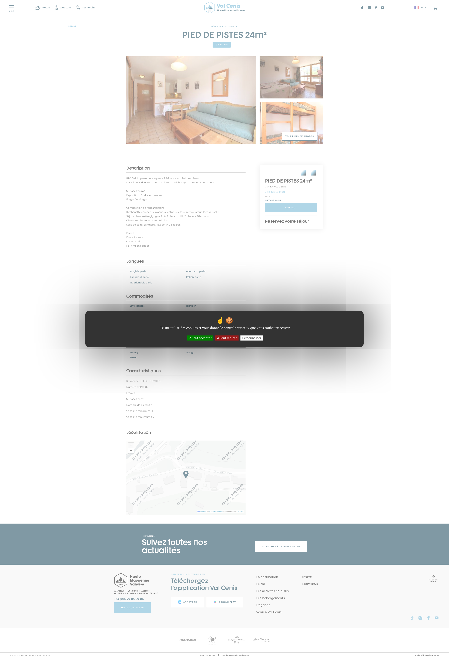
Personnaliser (251, 338)
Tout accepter (201, 338)
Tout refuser (228, 338)
